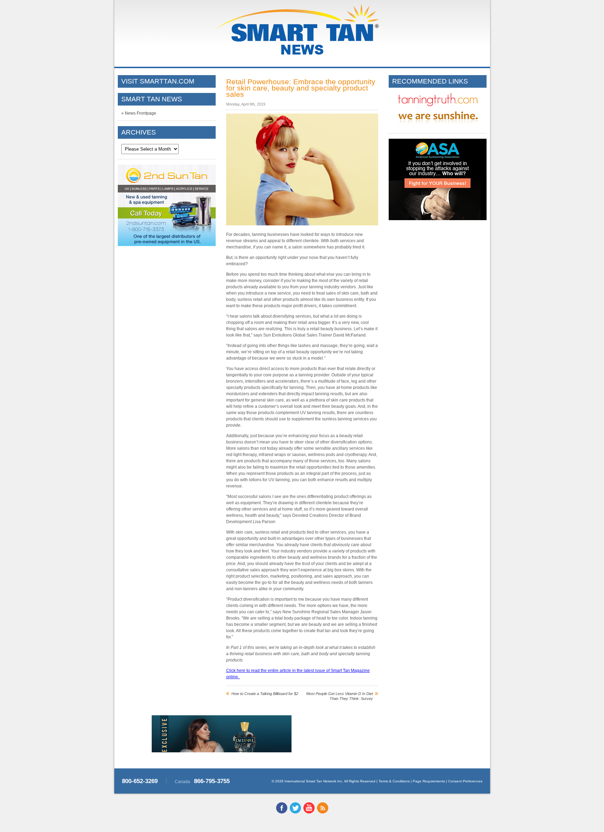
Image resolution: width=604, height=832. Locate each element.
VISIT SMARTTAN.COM (157, 81)
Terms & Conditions (394, 781)
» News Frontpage (138, 113)
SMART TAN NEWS (151, 99)
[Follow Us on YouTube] (309, 812)
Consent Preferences (465, 781)
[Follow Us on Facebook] (281, 812)
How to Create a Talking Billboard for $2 (264, 694)
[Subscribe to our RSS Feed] (322, 812)
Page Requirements (429, 781)
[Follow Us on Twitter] (295, 812)
